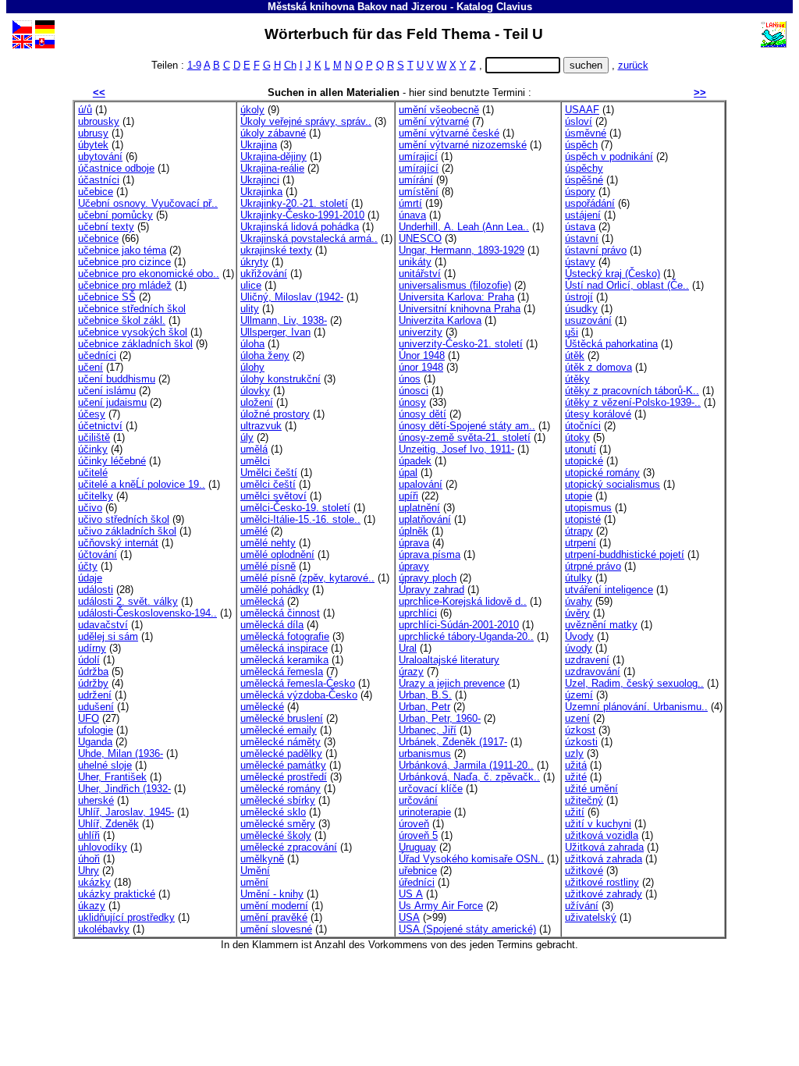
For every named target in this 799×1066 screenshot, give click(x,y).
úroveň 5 (418, 835)
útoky (577, 437)
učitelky (95, 496)
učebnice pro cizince (124, 262)
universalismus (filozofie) (455, 285)
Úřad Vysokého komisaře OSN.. (471, 859)
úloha (252, 344)
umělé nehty (268, 543)
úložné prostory (275, 414)
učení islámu (107, 390)
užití (574, 812)
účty (88, 566)
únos (410, 379)
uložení (256, 402)
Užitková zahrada (604, 847)
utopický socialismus (612, 484)
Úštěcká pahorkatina (611, 344)
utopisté (583, 519)
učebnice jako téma (122, 250)
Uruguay (417, 847)
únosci (413, 390)
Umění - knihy (272, 894)
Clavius (514, 6)
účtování (97, 554)
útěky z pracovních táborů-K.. (632, 390)
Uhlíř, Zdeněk (108, 824)
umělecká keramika (284, 660)
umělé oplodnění (277, 554)
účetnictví (100, 426)
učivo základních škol (127, 531)
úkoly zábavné (273, 133)
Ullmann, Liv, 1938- (283, 320)
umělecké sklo (273, 812)
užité (576, 777)
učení (90, 367)
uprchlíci (418, 613)
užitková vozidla (601, 835)
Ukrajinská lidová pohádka (299, 227)
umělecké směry (277, 824)
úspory (580, 191)
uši (571, 332)
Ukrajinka (261, 191)
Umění (255, 870)
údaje (90, 578)
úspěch (581, 145)
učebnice (98, 238)
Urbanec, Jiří (427, 730)
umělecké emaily (278, 730)
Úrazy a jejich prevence (452, 683)
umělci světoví (273, 496)
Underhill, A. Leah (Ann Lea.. (464, 227)
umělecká (262, 601)
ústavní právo (596, 250)
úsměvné (585, 133)
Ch (290, 65)
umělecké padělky (281, 753)
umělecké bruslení (281, 718)
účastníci (98, 180)
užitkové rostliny (602, 882)
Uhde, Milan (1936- (120, 753)
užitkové (584, 870)
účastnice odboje (116, 168)
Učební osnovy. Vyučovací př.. (148, 203)
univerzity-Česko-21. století (461, 344)
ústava (580, 227)
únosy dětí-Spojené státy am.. (467, 426)
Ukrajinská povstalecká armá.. (309, 238)
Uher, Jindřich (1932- (124, 788)
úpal (408, 472)
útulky (578, 578)
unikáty (415, 262)
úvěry (577, 613)
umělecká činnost (280, 613)
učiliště (94, 437)
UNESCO (420, 238)
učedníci (97, 355)
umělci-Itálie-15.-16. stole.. (300, 519)
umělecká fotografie (284, 636)
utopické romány (602, 472)
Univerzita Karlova (440, 320)
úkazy (91, 905)
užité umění (591, 788)
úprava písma (429, 554)
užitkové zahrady (603, 894)
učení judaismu (112, 402)
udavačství (103, 625)
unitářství (420, 273)
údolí (89, 660)
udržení (95, 695)
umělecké (262, 706)
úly (247, 437)
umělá (254, 449)
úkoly (252, 109)
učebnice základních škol (135, 344)
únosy (412, 402)
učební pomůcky (115, 215)
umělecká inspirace (284, 648)
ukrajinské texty (276, 250)
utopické (584, 461)
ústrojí (579, 297)
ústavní (581, 238)
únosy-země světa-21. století (465, 437)
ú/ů (85, 109)
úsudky (581, 308)
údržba (93, 671)
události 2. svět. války (128, 601)
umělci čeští (268, 484)
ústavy (580, 262)
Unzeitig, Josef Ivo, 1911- (456, 449)
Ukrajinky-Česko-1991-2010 (302, 215)
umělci (255, 461)
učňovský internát (118, 543)
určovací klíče (431, 788)
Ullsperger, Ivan (275, 332)
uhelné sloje (105, 765)
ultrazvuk (261, 426)
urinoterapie (425, 812)
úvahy (578, 601)
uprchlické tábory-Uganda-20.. (466, 636)
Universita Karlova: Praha (456, 297)
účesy (91, 414)
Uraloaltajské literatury (449, 660)
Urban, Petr (424, 706)
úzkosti (581, 742)
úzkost (580, 730)
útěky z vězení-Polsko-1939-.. (633, 402)
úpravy (414, 566)
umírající (419, 168)
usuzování (588, 320)
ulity (249, 308)
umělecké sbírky (277, 800)
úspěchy (584, 168)
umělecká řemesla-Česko (297, 683)
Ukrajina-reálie (272, 168)
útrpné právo (593, 566)
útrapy (579, 531)
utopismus (588, 507)
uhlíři (89, 835)
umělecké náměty (280, 742)
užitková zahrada (603, 859)
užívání (581, 905)
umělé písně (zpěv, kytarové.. (307, 578)
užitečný (584, 800)
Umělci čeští (268, 472)
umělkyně (262, 859)
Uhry (88, 870)
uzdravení (587, 660)
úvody (578, 648)
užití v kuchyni (598, 824)
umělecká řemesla (281, 671)
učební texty (106, 227)
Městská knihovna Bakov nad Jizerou (357, 6)
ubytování (100, 156)
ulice (250, 285)
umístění (419, 191)
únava (412, 215)
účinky (93, 449)
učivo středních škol (123, 519)
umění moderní (274, 905)
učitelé (93, 472)
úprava (414, 543)
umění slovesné (276, 929)
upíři (408, 496)
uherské (96, 800)
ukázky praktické (116, 894)
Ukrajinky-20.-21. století (294, 203)
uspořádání (590, 203)
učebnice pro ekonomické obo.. (148, 273)
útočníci (583, 426)
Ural (408, 648)
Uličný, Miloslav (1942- (291, 297)
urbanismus (425, 753)
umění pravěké (273, 917)
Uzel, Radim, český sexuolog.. (634, 683)
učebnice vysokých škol (132, 332)
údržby (93, 683)
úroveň (414, 824)
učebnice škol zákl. (121, 320)
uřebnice (418, 870)
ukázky (94, 882)
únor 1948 (421, 367)
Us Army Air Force (441, 905)
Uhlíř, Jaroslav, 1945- (126, 812)
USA (409, 917)
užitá (576, 765)
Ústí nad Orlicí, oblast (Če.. (627, 285)
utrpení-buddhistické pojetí (624, 554)
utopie (578, 496)
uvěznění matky (601, 625)
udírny (92, 648)
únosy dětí (422, 414)
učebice (95, 191)
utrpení (580, 543)
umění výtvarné (434, 121)
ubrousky (98, 121)
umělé (254, 531)
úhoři (89, 859)
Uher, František (112, 777)
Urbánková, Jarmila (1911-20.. (466, 765)
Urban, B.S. (425, 695)
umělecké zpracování (288, 847)
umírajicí (418, 156)
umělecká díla (272, 625)
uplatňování (425, 519)
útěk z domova (598, 367)
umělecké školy (275, 835)
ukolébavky (104, 929)
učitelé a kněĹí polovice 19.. (141, 484)
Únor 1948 (422, 355)
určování (418, 800)
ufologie (95, 730)
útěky (577, 379)
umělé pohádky (274, 589)
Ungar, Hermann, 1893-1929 (461, 250)
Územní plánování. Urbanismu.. (636, 706)
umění (254, 882)
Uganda (95, 742)
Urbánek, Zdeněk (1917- (453, 742)
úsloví (578, 121)
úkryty (254, 262)
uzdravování (592, 671)
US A (411, 894)
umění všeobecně (439, 109)
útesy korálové (598, 414)
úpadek (415, 461)
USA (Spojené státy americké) (467, 929)
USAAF (582, 109)
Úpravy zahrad (431, 589)
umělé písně (268, 566)
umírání (416, 180)
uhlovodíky (102, 847)
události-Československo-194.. (147, 613)
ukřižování (263, 273)
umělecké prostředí (283, 777)
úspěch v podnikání (609, 156)
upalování (420, 484)
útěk (574, 355)
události (95, 589)
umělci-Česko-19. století (295, 507)
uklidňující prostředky (126, 917)
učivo (90, 507)
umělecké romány (280, 788)
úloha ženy (264, 355)
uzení (577, 718)
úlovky (255, 390)
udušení (96, 706)
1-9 (194, 65)
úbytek (93, 145)
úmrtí (410, 203)
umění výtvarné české (449, 133)
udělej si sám (108, 636)
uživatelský (590, 917)
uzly (574, 753)
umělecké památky (283, 765)
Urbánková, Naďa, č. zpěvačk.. (469, 777)
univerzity (420, 332)
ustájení (583, 215)
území (579, 695)
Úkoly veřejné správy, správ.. (305, 121)
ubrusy (93, 133)
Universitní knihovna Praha (459, 308)
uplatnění (419, 507)
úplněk (413, 531)
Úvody (579, 636)
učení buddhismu (116, 379)
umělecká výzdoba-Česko (298, 695)
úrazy (411, 671)
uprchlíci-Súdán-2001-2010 (459, 625)
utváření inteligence (609, 589)
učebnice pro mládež (125, 285)
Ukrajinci (259, 180)
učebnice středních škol (132, 308)
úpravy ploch (427, 578)
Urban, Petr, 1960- (440, 718)
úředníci (417, 882)
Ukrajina (258, 145)
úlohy (252, 367)
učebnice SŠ (107, 297)
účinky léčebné (112, 461)
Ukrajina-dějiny (273, 156)
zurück (633, 65)
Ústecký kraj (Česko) (612, 273)
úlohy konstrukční (280, 379)
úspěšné (584, 180)
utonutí (580, 449)
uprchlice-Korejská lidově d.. (463, 601)
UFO (88, 718)
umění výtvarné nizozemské (463, 145)
